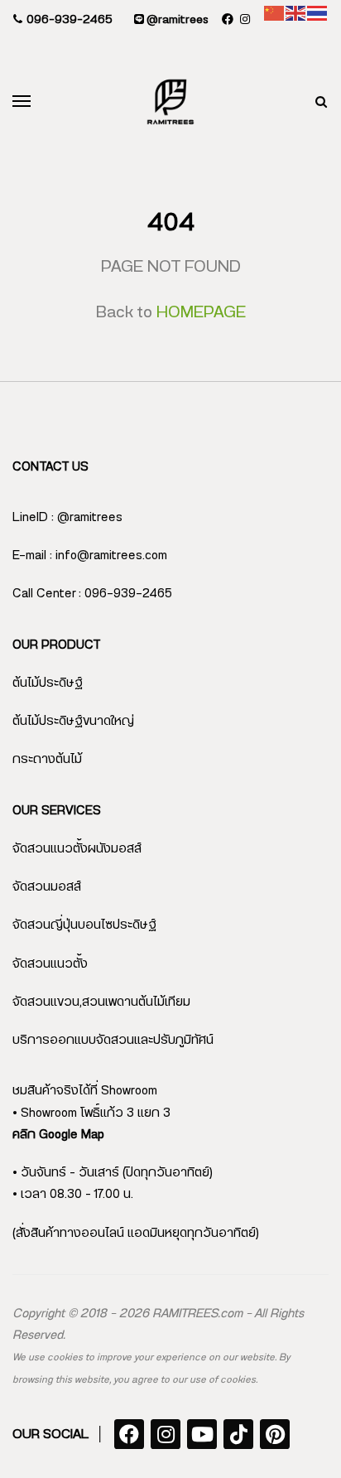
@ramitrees (176, 20)
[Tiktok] (238, 1434)
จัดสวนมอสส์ (46, 887)
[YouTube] (202, 1434)
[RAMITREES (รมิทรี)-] (170, 102)
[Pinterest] (275, 1434)
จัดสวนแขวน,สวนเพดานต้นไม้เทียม (101, 1002)
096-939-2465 (68, 20)
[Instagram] (165, 1434)
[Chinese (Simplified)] (275, 12)
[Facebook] (129, 1434)
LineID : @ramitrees (67, 517)
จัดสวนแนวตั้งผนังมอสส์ (77, 849)
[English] (296, 12)
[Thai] (318, 12)
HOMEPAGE (201, 312)
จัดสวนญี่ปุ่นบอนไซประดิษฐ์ (84, 925)
